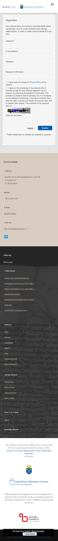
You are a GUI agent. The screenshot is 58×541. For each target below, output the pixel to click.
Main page (8, 262)
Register (45, 128)
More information (38, 531)
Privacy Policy (35, 82)
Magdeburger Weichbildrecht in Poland (19, 299)
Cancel (30, 128)
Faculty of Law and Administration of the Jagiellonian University (29, 452)
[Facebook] (6, 237)
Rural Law (8, 305)
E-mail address (12, 51)
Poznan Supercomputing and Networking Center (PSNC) (29, 537)
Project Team (10, 387)
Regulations (9, 382)
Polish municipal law (12, 294)
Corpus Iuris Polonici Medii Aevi (17, 278)
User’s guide (9, 398)
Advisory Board (10, 392)
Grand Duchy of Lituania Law (15, 310)
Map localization (11, 364)
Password (10, 61)
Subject (7, 348)
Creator (7, 337)
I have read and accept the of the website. (26, 83)
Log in (7, 420)
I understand (30, 534)
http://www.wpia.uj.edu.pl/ (14, 228)
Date (6, 353)
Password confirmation (15, 72)
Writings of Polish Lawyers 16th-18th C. (19, 289)
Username (10, 41)
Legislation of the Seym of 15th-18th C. (20, 283)
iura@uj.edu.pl (10, 213)
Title (6, 332)
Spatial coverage (11, 359)
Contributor (9, 343)
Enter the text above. (15, 115)
